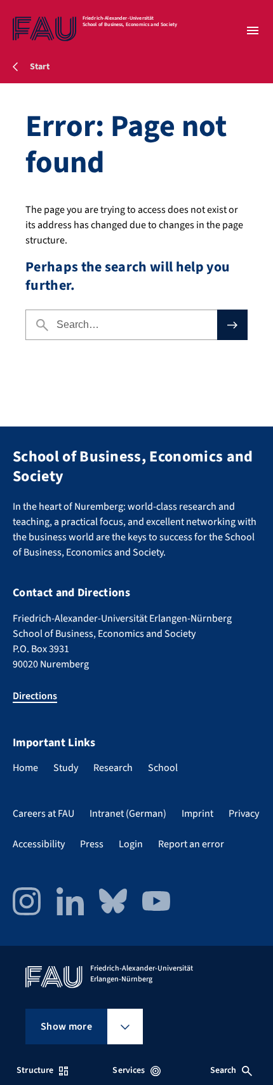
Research (113, 768)
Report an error (191, 844)
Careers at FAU (43, 814)
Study (65, 768)
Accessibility (39, 844)
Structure (35, 1070)
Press (91, 844)
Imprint (197, 814)
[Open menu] (253, 30)
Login (131, 844)
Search (223, 1070)
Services (128, 1070)
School (163, 768)
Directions (35, 696)
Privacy (244, 814)
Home (25, 768)
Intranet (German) (128, 814)
